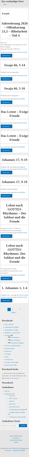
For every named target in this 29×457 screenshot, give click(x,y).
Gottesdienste (13, 407)
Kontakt (16, 442)
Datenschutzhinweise (16, 440)
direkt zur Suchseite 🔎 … (13, 378)
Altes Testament (14, 337)
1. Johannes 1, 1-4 (14, 288)
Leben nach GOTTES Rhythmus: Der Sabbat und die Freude (14, 253)
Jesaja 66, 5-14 (14, 65)
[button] (12, 335)
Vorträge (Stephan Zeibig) (16, 409)
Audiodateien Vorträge (11, 330)
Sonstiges (8, 354)
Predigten (8, 335)
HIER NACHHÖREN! (19, 99)
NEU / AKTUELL (9, 324)
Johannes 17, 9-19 (14, 160)
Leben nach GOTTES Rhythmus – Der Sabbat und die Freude (14, 213)
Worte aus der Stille (10, 365)
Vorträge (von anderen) (16, 417)
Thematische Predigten (17, 343)
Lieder (7, 357)
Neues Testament (15, 340)
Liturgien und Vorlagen (11, 362)
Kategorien (8, 394)
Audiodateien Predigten (12, 327)
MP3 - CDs (12, 398)
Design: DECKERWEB (19, 450)
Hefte (10, 401)
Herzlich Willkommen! (16, 436)
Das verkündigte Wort (13, 1)
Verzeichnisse (9, 359)
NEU (6, 391)
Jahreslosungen (9, 348)
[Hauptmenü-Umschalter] (5, 4)
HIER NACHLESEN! (22, 52)
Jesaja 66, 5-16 (14, 88)
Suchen (23, 425)
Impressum (16, 438)
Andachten (8, 351)
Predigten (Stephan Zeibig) (17, 412)
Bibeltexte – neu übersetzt (12, 333)
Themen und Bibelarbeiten (13, 346)
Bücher (11, 404)
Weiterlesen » (6, 55)
